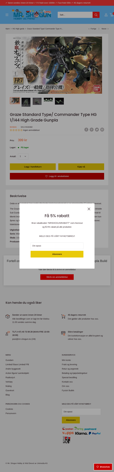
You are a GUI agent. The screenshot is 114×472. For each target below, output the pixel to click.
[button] (51, 446)
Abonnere (57, 254)
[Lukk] (89, 209)
